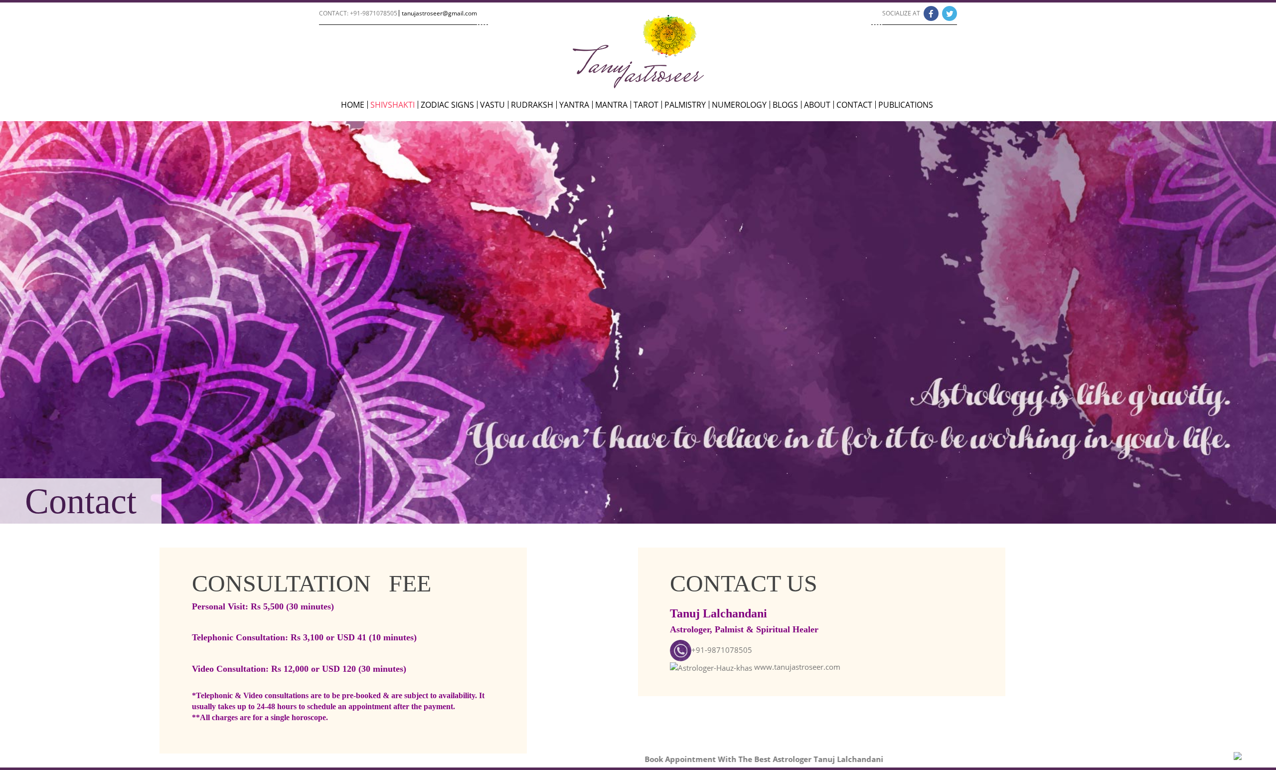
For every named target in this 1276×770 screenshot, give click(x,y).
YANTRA (574, 104)
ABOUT (817, 104)
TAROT (646, 104)
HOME (352, 104)
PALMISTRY (685, 104)
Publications (905, 104)
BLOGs (785, 104)
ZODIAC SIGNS (447, 104)
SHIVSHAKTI (392, 104)
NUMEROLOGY (739, 104)
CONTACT (854, 104)
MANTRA (611, 104)
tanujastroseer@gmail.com (439, 13)
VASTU (492, 104)
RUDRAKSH (532, 104)
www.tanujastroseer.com (797, 667)
